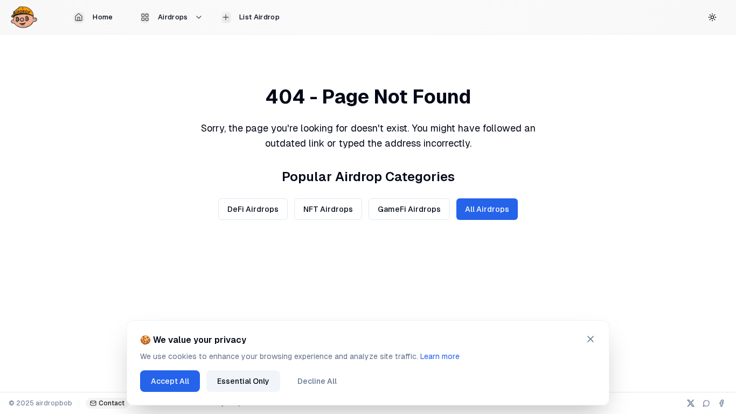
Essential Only (243, 381)
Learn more (440, 356)
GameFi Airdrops (409, 209)
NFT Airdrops (328, 209)
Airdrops (173, 17)
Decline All (317, 381)
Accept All (170, 381)
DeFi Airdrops (253, 209)
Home (103, 17)
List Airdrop (259, 17)
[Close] (590, 339)
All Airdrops (487, 209)
